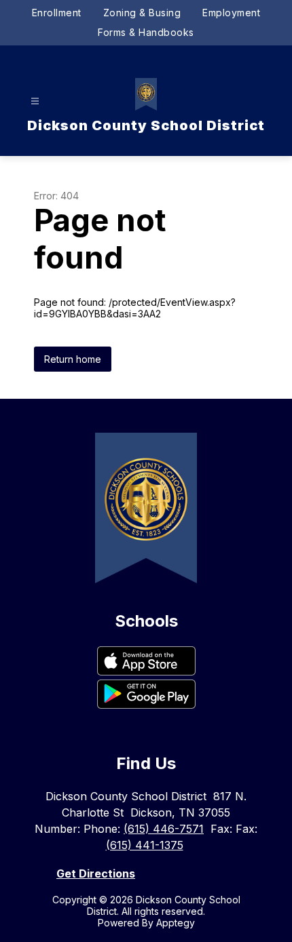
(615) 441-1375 (144, 845)
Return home (72, 359)
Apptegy (175, 922)
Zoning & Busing (142, 12)
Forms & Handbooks (146, 32)
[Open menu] (35, 101)
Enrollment (56, 12)
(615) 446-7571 (164, 829)
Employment (231, 12)
